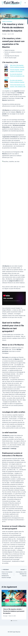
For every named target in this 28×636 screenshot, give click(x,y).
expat (5, 34)
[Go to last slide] (4, 605)
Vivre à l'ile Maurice (7, 21)
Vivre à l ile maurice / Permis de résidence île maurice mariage (7, 573)
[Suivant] (24, 605)
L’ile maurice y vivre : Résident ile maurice (21, 572)
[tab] (11, 620)
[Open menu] (25, 3)
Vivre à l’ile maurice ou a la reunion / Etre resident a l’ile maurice (14, 86)
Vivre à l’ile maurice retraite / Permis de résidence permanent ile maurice (13, 611)
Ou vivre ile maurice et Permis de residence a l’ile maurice (14, 75)
